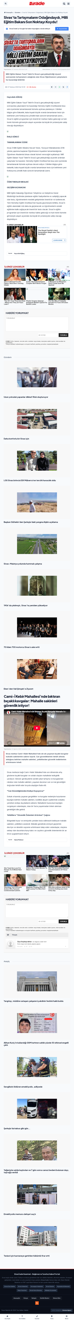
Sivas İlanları (50, 1286)
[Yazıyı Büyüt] (51, 87)
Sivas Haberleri (23, 1286)
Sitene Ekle (56, 1298)
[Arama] (5, 3)
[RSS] (37, 1303)
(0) (26, 946)
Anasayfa (9, 12)
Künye (26, 1298)
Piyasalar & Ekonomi (63, 1286)
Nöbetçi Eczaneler (50, 1290)
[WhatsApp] (59, 87)
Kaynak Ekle (63, 28)
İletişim (34, 1298)
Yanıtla (21, 946)
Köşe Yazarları (22, 1290)
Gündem (17, 12)
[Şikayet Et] (65, 946)
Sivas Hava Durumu (36, 1290)
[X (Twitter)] (63, 87)
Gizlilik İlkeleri (44, 1298)
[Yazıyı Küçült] (55, 87)
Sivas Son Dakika (9, 1286)
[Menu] (68, 4)
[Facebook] (67, 87)
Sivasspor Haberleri (37, 1286)
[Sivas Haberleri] (37, 3)
